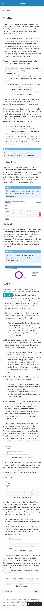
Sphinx (12, 605)
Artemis (23, 3)
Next (37, 591)
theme (23, 605)
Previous (8, 591)
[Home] (3, 10)
